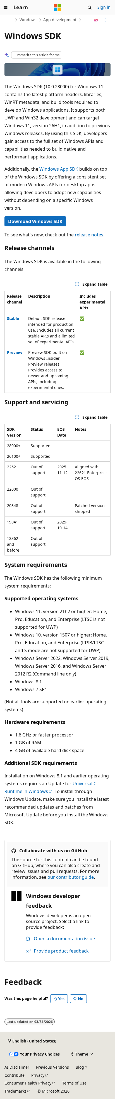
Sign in (104, 7)
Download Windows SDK (35, 221)
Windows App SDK (58, 169)
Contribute (14, 1075)
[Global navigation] (5, 8)
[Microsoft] (57, 7)
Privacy (37, 1075)
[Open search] (89, 8)
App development (59, 19)
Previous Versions (52, 1067)
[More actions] (106, 20)
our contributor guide (70, 877)
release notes (89, 235)
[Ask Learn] (96, 20)
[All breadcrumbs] (9, 20)
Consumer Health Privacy (27, 1083)
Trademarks (15, 1091)
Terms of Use (74, 1083)
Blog (80, 1067)
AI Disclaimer (16, 1067)
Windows (28, 19)
